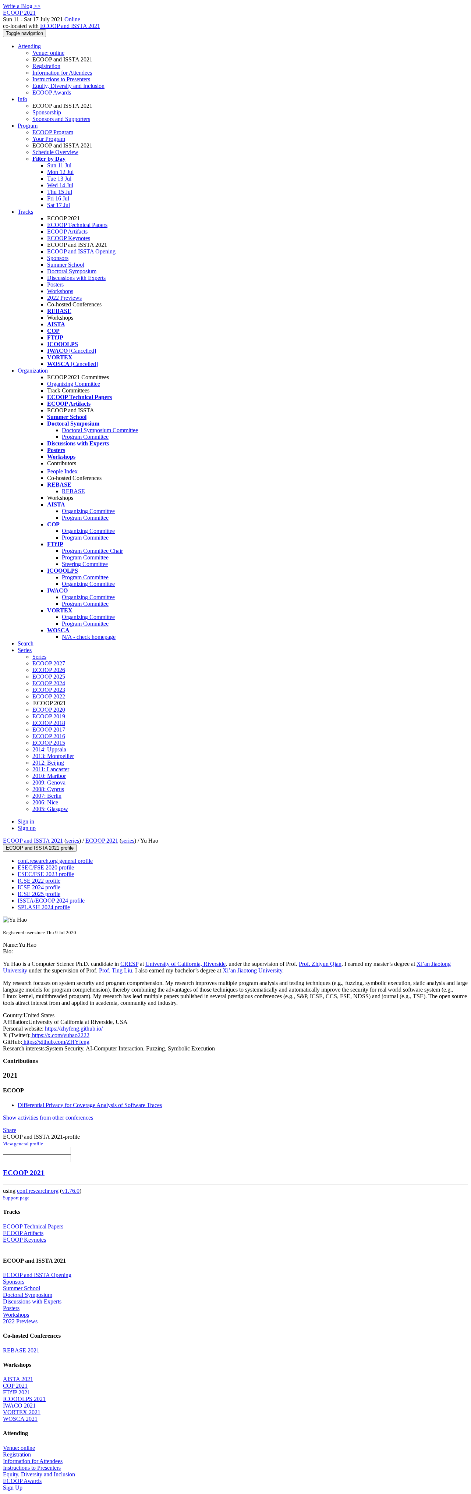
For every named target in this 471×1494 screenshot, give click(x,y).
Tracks (25, 212)
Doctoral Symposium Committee (100, 430)
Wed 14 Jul (60, 185)
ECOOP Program (52, 132)
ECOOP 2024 (48, 683)
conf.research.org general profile (55, 861)
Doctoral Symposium (71, 271)
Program (28, 125)
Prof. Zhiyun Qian (320, 964)
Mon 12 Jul (60, 172)
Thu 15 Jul (59, 192)
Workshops (60, 291)
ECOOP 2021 (101, 840)
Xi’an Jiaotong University (252, 970)
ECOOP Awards (51, 92)
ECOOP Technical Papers (77, 225)
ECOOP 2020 (48, 710)
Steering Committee (85, 564)
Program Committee (85, 437)
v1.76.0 (70, 1191)
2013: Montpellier (53, 756)
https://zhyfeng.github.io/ (73, 1028)
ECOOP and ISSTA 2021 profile (40, 848)
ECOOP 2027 (48, 663)
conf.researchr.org (38, 1191)
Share (9, 1130)
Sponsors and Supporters (61, 119)
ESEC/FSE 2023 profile (46, 874)
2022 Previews (64, 298)
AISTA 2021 (18, 1379)
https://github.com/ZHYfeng (55, 1042)
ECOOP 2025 (48, 676)
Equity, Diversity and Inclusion (68, 86)
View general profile (23, 1143)
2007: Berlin (46, 796)
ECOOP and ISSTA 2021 (70, 26)
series (72, 840)
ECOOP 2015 (48, 743)
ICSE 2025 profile (39, 894)
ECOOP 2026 (48, 670)
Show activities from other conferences (48, 1117)
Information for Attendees (62, 73)
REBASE (73, 491)
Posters (55, 284)
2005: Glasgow (50, 809)
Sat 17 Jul (58, 205)
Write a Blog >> (21, 6)
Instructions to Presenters (61, 79)
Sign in (26, 821)
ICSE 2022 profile (39, 881)
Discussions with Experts (76, 278)
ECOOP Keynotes (68, 238)
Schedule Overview (55, 152)
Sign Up (12, 1487)
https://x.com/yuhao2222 (60, 1035)
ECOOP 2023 (48, 690)
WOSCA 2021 (20, 1419)
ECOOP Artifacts (67, 231)
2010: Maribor (49, 776)
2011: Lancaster (50, 769)
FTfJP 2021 (16, 1392)
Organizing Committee (73, 384)
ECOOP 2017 (48, 729)
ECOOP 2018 (48, 723)
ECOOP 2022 (48, 696)
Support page (16, 1197)
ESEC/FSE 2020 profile (46, 867)
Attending (29, 46)
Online (72, 19)
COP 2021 (15, 1386)
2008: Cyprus (48, 789)
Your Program (48, 139)
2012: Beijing (48, 763)
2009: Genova (48, 782)
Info (22, 99)
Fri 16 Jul (58, 198)
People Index (62, 471)
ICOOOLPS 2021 (24, 1399)
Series (39, 657)
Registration (46, 66)
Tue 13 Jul (59, 178)
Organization (33, 370)
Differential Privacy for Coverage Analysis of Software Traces (90, 1105)
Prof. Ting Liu (115, 970)
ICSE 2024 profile (39, 887)
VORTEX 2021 (21, 1412)
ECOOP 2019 (48, 716)
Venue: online (48, 53)
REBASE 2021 (21, 1350)
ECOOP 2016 (48, 736)
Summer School (65, 265)
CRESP (129, 964)
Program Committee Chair (92, 551)
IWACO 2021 (19, 1405)
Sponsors (57, 258)
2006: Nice (45, 802)
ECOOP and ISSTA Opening (81, 251)
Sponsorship (46, 112)
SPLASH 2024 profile (44, 907)
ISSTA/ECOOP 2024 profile (51, 900)
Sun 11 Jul (59, 165)
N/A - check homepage (89, 637)
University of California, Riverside (185, 964)
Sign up (27, 828)
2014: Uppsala (49, 749)
